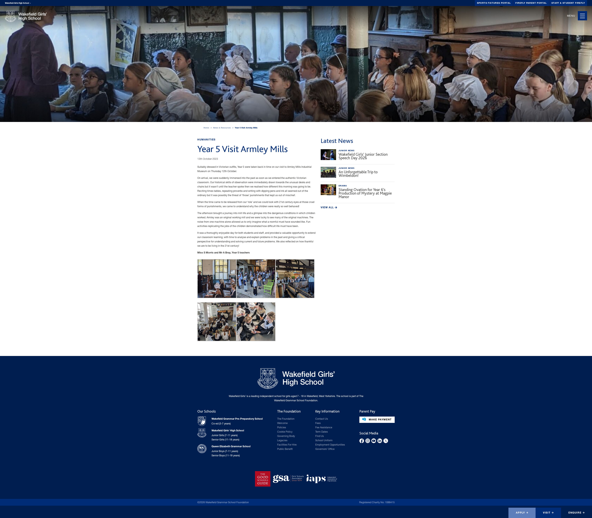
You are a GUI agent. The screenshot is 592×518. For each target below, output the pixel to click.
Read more (358, 155)
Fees (318, 422)
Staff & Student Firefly (568, 3)
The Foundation (285, 418)
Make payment (380, 420)
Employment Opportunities (330, 444)
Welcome (282, 422)
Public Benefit (285, 448)
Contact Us (321, 418)
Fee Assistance (323, 427)
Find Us (319, 435)
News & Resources (222, 128)
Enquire (574, 513)
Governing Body (286, 435)
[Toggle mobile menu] (582, 15)
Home (206, 128)
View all (328, 208)
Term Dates (321, 431)
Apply (520, 513)
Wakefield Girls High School (17, 3)
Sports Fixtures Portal (494, 3)
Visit (546, 513)
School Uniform (324, 440)
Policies (281, 427)
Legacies (282, 440)
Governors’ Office (325, 448)
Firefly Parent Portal (531, 3)
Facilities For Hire (287, 444)
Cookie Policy (284, 431)
